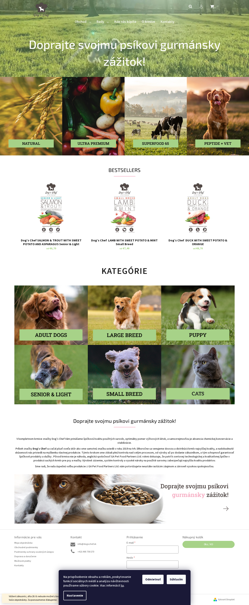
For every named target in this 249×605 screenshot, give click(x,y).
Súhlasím (176, 579)
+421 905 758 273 (86, 551)
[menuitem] (83, 22)
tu (122, 585)
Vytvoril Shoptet (226, 599)
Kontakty (19, 565)
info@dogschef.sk (87, 544)
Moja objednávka (23, 543)
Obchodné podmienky (26, 547)
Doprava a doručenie (25, 556)
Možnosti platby (22, 561)
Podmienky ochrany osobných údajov (34, 552)
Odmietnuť (153, 579)
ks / (208, 544)
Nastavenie (75, 595)
